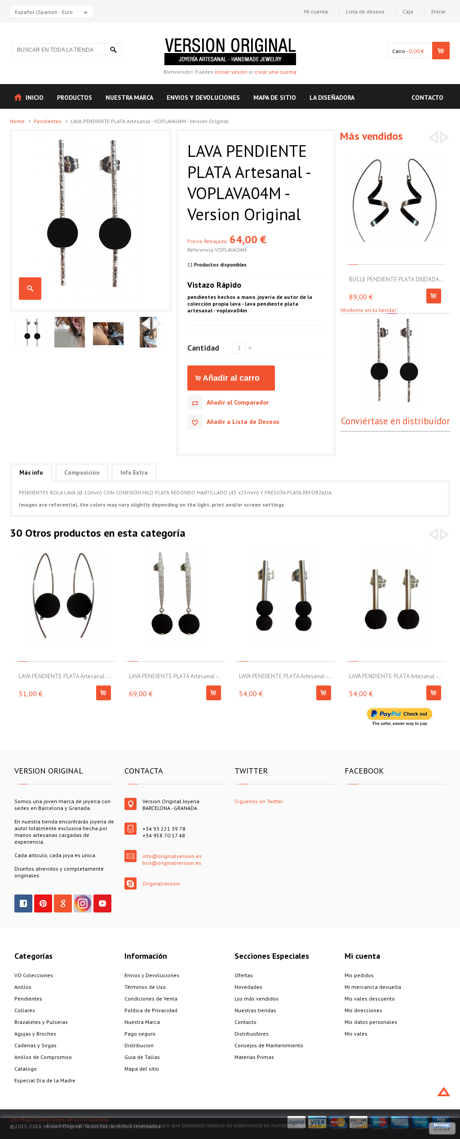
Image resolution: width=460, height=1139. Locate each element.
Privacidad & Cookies (348, 1125)
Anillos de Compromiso (43, 1057)
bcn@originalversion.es (171, 862)
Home (18, 121)
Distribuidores (251, 1033)
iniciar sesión (231, 71)
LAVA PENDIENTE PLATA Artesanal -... (65, 676)
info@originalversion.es (172, 856)
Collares (24, 1010)
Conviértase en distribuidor (395, 421)
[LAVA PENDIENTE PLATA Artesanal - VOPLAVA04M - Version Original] (90, 134)
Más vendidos (371, 136)
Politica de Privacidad (150, 1010)
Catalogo (25, 1068)
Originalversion (161, 883)
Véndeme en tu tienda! (368, 310)
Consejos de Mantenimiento (268, 1045)
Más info (31, 472)
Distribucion (139, 1045)
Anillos (22, 986)
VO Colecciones (33, 975)
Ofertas (243, 975)
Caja (407, 11)
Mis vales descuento (370, 998)
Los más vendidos (256, 998)
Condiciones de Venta (150, 998)
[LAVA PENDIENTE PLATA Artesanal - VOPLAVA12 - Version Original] (395, 550)
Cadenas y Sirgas (35, 1045)
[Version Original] (230, 41)
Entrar (438, 11)
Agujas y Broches (35, 1033)
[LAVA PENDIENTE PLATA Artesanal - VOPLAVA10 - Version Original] (175, 550)
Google (63, 903)
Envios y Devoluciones (151, 975)
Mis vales (356, 1033)
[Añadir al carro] (433, 296)
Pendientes (48, 121)
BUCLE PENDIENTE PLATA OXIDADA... (396, 279)
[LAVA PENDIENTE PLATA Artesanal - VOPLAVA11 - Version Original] (285, 550)
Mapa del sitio (141, 1068)
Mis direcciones (363, 1010)
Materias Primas (254, 1057)
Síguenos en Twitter (258, 801)
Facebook (23, 903)
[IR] (113, 49)
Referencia (201, 249)
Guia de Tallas (142, 1057)
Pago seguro (139, 1033)
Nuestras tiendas (255, 1010)
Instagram (83, 903)
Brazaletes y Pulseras (41, 1022)
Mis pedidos (359, 975)
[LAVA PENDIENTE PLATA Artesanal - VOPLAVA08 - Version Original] (64, 550)
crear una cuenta (275, 71)
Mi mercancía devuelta (373, 986)
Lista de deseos (365, 11)
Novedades (248, 986)
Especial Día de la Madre (44, 1080)
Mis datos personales (371, 1022)
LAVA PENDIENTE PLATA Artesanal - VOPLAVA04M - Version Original (30, 288)
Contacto (245, 1022)
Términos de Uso (145, 986)
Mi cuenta (316, 11)
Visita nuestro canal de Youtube (102, 903)
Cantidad (203, 347)
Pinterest (43, 903)
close (442, 1128)
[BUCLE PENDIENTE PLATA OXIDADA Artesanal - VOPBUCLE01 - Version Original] (395, 153)
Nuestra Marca (142, 1022)
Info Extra (134, 472)
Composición (81, 472)
